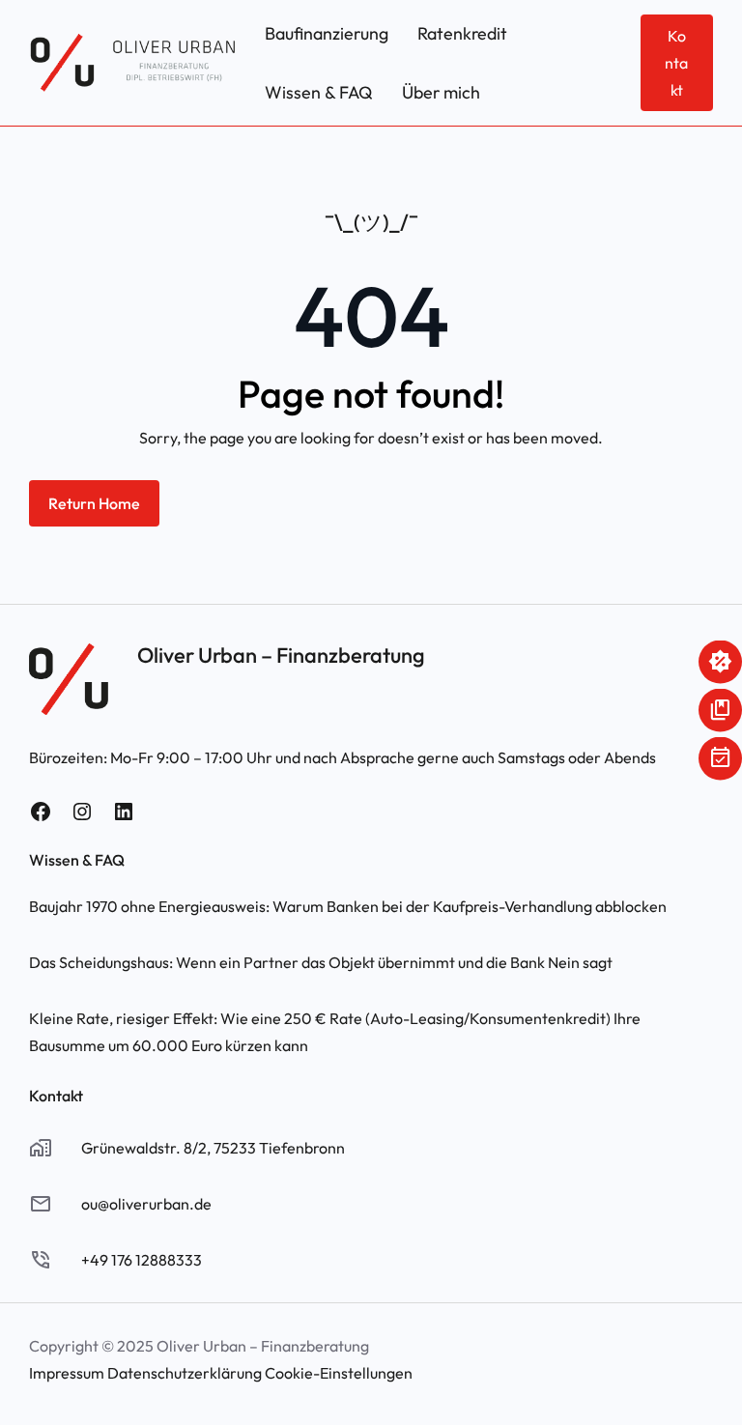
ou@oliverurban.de (146, 1203)
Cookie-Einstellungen (339, 1372)
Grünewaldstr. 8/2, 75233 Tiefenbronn (213, 1147)
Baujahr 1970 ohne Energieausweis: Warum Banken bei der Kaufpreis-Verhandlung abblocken (348, 906)
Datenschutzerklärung (184, 1372)
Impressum (66, 1372)
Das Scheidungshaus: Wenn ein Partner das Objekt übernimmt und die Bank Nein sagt (321, 962)
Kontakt (676, 63)
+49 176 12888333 (141, 1259)
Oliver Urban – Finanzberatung (281, 655)
